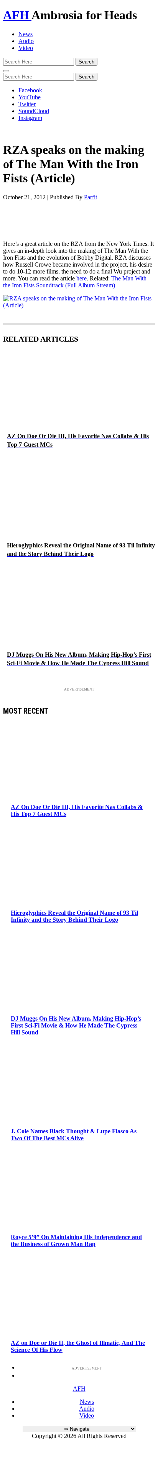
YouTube (29, 97)
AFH (17, 15)
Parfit (90, 197)
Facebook (30, 90)
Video (25, 48)
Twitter (27, 104)
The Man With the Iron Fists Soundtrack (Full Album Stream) (74, 282)
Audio (26, 41)
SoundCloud (33, 111)
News (25, 34)
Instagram (30, 118)
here (81, 278)
